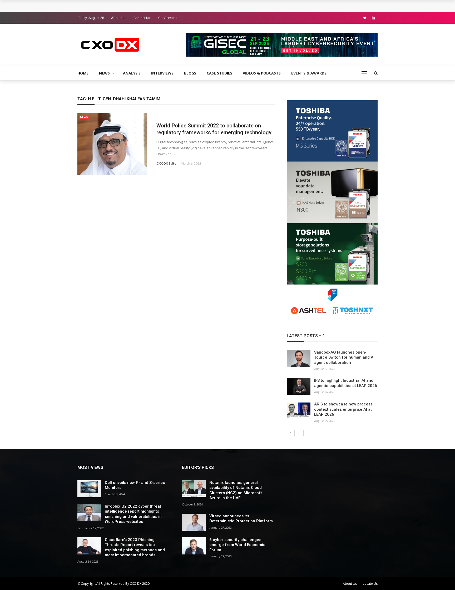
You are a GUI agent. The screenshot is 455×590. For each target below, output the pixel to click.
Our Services (167, 17)
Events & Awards (309, 73)
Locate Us (370, 583)
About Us (118, 17)
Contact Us (141, 17)
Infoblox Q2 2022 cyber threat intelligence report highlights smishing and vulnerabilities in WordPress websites (133, 514)
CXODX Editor (167, 163)
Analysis (132, 73)
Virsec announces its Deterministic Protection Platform (241, 519)
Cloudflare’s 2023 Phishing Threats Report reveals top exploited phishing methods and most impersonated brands (135, 547)
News (104, 73)
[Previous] (291, 433)
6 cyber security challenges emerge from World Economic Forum (237, 544)
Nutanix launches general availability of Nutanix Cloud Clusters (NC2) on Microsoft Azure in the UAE (235, 490)
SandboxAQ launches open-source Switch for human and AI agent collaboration (344, 357)
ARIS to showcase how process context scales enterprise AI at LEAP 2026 (343, 409)
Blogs (190, 73)
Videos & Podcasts (262, 73)
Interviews (162, 73)
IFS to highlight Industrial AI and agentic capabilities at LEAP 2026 (345, 383)
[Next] (300, 433)
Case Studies (219, 73)
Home (82, 73)
